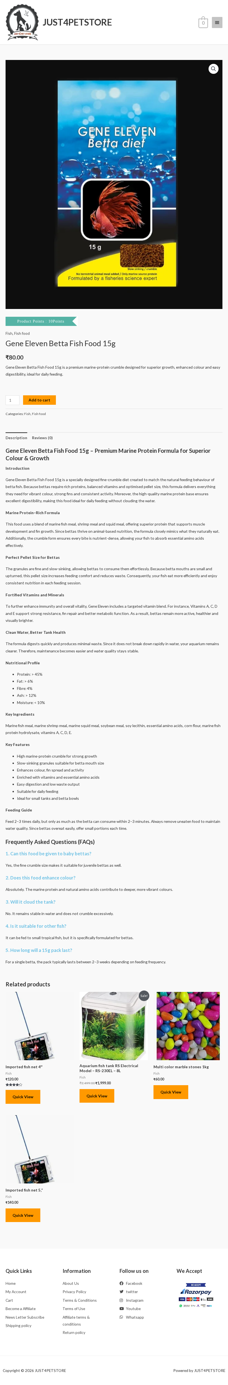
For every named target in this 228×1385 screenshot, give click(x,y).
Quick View (23, 1096)
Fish (9, 333)
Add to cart (39, 400)
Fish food (22, 333)
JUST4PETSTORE (77, 22)
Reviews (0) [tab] (42, 437)
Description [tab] (16, 437)
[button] (214, 69)
